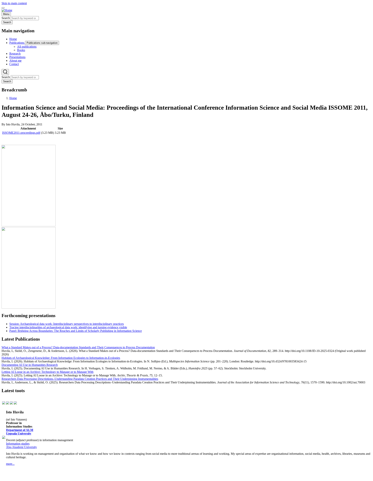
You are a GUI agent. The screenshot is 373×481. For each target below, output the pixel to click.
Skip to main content (14, 3)
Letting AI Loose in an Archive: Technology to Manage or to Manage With (47, 371)
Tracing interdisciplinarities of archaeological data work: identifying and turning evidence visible (68, 327)
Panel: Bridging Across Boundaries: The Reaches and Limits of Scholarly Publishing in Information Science (75, 330)
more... (10, 463)
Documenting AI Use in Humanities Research (30, 364)
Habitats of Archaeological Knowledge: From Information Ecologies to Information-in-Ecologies (61, 357)
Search (6, 18)
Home (13, 98)
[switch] (3, 7)
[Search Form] (5, 72)
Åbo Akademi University (21, 447)
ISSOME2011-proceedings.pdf (21, 132)
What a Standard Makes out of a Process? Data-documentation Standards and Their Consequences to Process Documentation (78, 347)
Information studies (18, 443)
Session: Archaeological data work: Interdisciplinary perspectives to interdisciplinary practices (66, 323)
